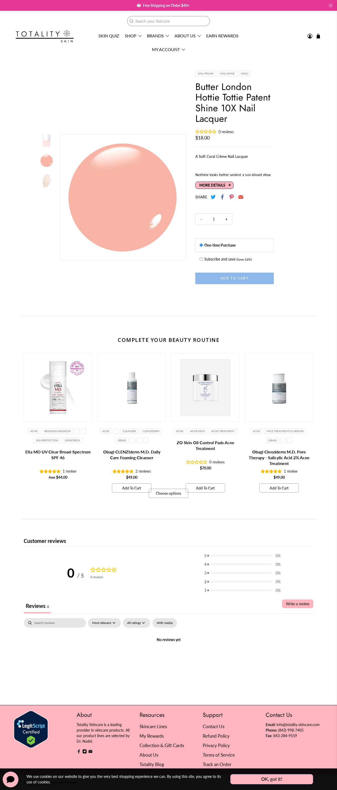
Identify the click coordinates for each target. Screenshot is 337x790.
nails (244, 73)
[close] (330, 5)
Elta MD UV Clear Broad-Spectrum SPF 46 (58, 454)
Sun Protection (47, 440)
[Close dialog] (264, 343)
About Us (185, 35)
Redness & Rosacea (57, 431)
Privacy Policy (216, 745)
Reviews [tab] (37, 606)
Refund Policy (216, 736)
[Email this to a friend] (241, 197)
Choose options (168, 493)
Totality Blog (152, 764)
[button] (242, 555)
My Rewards (152, 736)
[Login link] (310, 36)
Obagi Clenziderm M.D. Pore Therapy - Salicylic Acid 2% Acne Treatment (279, 457)
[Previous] (68, 197)
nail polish (206, 73)
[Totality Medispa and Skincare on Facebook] (79, 752)
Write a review (297, 604)
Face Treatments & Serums (285, 431)
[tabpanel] (168, 657)
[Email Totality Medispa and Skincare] (90, 752)
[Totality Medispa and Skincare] (45, 36)
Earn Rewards (222, 35)
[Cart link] (318, 36)
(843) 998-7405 (291, 730)
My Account (166, 49)
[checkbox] (164, 623)
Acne (34, 431)
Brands (155, 35)
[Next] (177, 197)
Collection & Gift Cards (162, 745)
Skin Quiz (108, 35)
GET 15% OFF (117, 422)
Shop (130, 35)
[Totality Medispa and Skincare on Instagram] (84, 752)
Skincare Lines (153, 726)
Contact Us (213, 726)
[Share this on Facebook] (222, 197)
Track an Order (217, 764)
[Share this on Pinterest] (232, 197)
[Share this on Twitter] (213, 197)
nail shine (227, 73)
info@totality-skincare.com (298, 724)
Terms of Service (219, 755)
